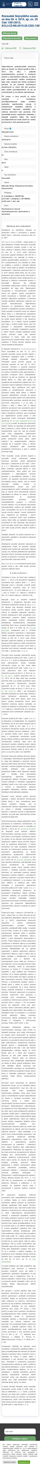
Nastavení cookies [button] (9, 1462)
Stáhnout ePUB (29, 48)
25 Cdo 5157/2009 (28, 828)
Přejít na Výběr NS (18, 4)
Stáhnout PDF (11, 48)
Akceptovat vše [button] (24, 1462)
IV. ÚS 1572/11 (8, 691)
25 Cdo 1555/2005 (20, 420)
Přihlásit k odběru (20, 1438)
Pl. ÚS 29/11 (7, 675)
